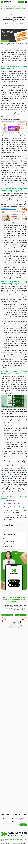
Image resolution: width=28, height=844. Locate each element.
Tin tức (9, 6)
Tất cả (3, 538)
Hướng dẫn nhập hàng (19, 6)
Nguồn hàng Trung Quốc (8, 544)
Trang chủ (3, 6)
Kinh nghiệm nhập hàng (8, 541)
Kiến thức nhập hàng (7, 546)
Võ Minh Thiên (10, 24)
